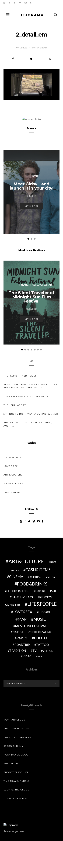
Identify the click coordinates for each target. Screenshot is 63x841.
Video (27, 656)
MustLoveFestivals (31, 626)
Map (22, 619)
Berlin (35, 176)
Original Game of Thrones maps (26, 396)
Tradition (17, 650)
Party (22, 638)
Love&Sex (22, 611)
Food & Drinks (13, 483)
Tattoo (42, 645)
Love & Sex (11, 466)
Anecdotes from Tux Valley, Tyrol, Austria (28, 424)
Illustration (22, 597)
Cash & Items (12, 492)
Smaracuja (11, 763)
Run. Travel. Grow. (17, 728)
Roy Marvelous (14, 719)
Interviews (45, 597)
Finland (23, 284)
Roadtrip (22, 645)
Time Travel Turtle (16, 781)
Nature (18, 631)
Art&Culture (26, 561)
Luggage (44, 612)
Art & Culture (13, 474)
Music (39, 619)
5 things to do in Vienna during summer (31, 414)
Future (40, 590)
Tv (34, 650)
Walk (39, 656)
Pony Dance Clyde (16, 754)
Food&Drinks (32, 583)
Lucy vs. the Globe (16, 789)
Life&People (42, 604)
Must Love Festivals (41, 284)
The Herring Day (15, 405)
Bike (53, 562)
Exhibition (35, 577)
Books (15, 570)
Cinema (16, 576)
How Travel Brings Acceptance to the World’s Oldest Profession (30, 386)
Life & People (13, 457)
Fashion (51, 577)
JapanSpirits (13, 605)
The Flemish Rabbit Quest (21, 375)
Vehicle (48, 650)
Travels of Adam (15, 798)
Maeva (31, 128)
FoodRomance (18, 590)
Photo (40, 638)
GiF (54, 591)
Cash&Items (38, 569)
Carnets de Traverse (18, 737)
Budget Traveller (16, 772)
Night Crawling (40, 631)
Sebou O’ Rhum (14, 746)
